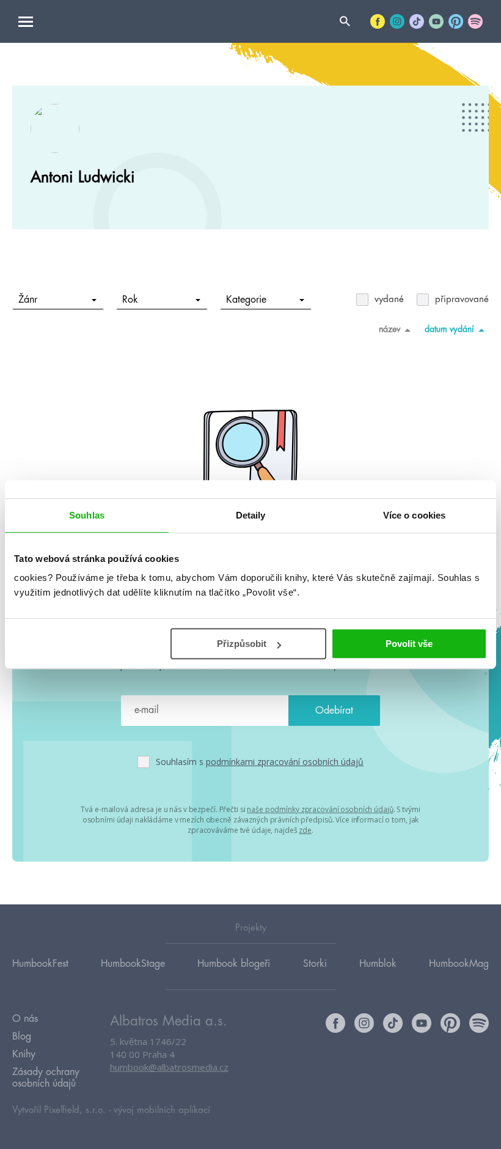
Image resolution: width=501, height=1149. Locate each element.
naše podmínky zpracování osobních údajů (320, 809)
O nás (25, 1019)
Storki (315, 964)
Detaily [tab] (251, 515)
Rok (130, 300)
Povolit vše (409, 643)
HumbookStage (133, 964)
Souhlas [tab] (86, 515)
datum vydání (449, 329)
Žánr (27, 300)
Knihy (23, 1054)
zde (305, 830)
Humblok (378, 964)
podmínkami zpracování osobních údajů (285, 761)
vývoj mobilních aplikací (162, 1110)
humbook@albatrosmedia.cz (169, 1067)
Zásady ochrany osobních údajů (45, 1077)
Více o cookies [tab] (414, 515)
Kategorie (246, 300)
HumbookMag (459, 964)
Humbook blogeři (233, 964)
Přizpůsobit (241, 643)
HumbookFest (40, 964)
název (389, 329)
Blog (21, 1036)
